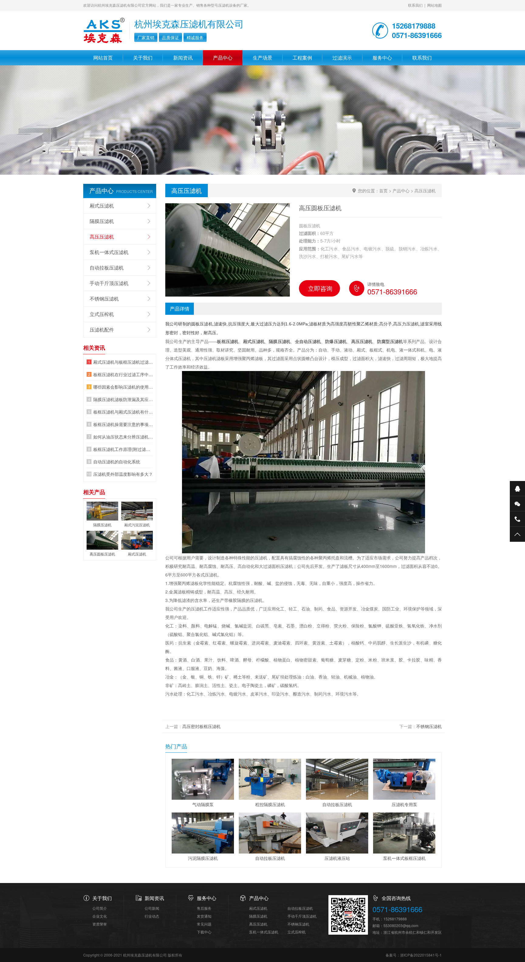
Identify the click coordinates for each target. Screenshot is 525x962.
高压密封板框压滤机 (201, 726)
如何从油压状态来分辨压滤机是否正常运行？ (123, 437)
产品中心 (222, 57)
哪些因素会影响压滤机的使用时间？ (123, 387)
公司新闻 (152, 908)
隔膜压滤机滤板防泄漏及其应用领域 (123, 399)
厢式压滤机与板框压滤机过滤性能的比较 (123, 362)
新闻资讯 (183, 57)
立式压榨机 (102, 314)
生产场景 (262, 57)
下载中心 (204, 931)
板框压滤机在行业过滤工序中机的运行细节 (123, 374)
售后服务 (204, 908)
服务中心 (382, 57)
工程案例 (302, 57)
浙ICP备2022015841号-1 (421, 954)
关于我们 (143, 57)
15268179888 (395, 918)
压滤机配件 (102, 329)
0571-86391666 (397, 909)
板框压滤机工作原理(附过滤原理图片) (123, 449)
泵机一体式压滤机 (109, 252)
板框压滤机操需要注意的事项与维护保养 (123, 424)
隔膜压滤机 (102, 221)
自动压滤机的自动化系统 (116, 462)
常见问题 (204, 923)
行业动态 (152, 916)
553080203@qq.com (400, 925)
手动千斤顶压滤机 (109, 283)
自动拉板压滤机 (107, 267)
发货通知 (204, 916)
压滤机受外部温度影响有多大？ (123, 474)
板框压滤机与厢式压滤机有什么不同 (123, 412)
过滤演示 (342, 57)
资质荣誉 (99, 923)
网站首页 (103, 57)
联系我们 (415, 5)
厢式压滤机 (102, 205)
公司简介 (99, 908)
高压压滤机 (425, 190)
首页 (383, 190)
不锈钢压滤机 (429, 726)
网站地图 (434, 5)
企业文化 (99, 916)
